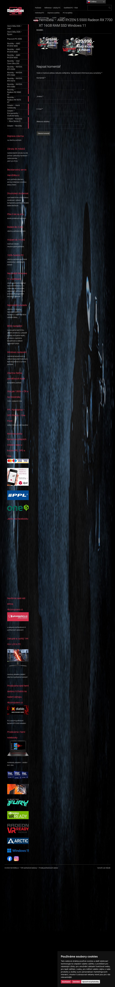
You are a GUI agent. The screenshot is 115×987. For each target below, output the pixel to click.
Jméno (40, 96)
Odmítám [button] (76, 982)
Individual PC (39, 13)
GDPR (54, 18)
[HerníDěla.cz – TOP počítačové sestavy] (15, 19)
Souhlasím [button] (66, 982)
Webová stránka (43, 121)
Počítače (38, 8)
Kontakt (62, 18)
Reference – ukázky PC (52, 8)
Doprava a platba (54, 13)
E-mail (40, 109)
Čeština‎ (93, 2)
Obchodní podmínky (42, 18)
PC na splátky (67, 13)
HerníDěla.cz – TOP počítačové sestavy (23, 868)
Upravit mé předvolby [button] (90, 982)
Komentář (41, 78)
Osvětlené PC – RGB (71, 8)
